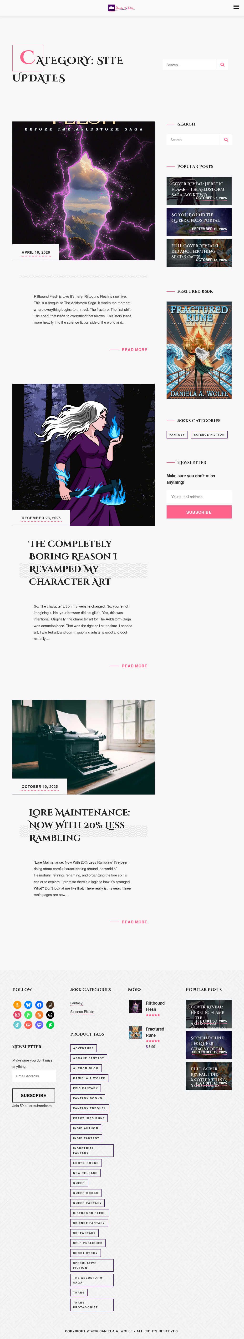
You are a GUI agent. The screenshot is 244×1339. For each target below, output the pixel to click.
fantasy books (87, 1098)
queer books (86, 1193)
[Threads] (50, 1014)
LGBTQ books (86, 1163)
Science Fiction (209, 434)
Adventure (83, 1048)
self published (88, 1243)
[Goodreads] (50, 1004)
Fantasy (177, 434)
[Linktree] (28, 1014)
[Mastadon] (39, 1024)
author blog (86, 1068)
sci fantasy (84, 1233)
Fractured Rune (89, 1118)
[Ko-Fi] (28, 1024)
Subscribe (33, 1095)
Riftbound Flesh (89, 1213)
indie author (85, 1128)
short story (85, 1253)
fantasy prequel (89, 1108)
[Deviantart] (50, 1024)
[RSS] (39, 1014)
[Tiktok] (17, 1024)
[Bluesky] (28, 1004)
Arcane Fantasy (88, 1058)
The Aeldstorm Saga (88, 1280)
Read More (134, 349)
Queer (79, 1183)
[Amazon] (17, 1004)
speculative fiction (85, 1265)
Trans (79, 1292)
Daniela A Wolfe (89, 1078)
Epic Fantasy (85, 1088)
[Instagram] (17, 1014)
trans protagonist (85, 1305)
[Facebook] (39, 1004)
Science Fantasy (89, 1223)
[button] (236, 7)
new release (85, 1173)
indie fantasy (86, 1138)
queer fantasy (87, 1203)
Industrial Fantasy (83, 1150)
